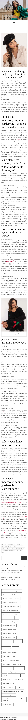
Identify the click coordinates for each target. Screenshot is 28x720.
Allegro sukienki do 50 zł (9, 595)
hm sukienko (19, 544)
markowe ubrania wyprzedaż (10, 652)
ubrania (19, 139)
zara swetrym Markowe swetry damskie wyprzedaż (13, 699)
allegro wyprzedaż (7, 598)
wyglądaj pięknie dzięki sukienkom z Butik (13, 691)
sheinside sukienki (6, 548)
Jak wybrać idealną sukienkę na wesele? (11, 572)
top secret (19, 687)
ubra (3, 552)
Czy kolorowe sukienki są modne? (11, 606)
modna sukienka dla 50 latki (13, 502)
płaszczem (5, 412)
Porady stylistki (14, 69)
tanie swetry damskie (8, 687)
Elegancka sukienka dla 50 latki (8, 544)
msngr (15, 656)
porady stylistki (17, 664)
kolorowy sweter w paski (9, 637)
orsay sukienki (6, 664)
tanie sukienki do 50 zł (8, 683)
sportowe (22, 492)
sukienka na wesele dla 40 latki (18, 548)
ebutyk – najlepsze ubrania (14, 8)
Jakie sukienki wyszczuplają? (9, 633)
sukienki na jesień (15, 675)
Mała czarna (9, 261)
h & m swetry (15, 614)
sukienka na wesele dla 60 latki (8, 550)
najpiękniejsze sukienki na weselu (11, 660)
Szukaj (23, 558)
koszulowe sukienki (7, 641)
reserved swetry (19, 668)
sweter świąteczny (18, 679)
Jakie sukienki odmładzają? (9, 629)
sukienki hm (19, 550)
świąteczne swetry (7, 704)
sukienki (22, 672)
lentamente (18, 641)
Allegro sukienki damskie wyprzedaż (11, 591)
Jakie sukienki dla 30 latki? (9, 625)
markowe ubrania (7, 648)
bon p (4, 602)
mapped (15, 645)
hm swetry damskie (7, 618)
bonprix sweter (13, 602)
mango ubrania (6, 645)
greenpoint (5, 614)
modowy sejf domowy (6, 546)
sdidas (15, 546)
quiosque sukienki (7, 668)
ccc (20, 602)
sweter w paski (6, 679)
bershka (17, 598)
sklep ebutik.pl (12, 672)
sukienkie (5, 675)
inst (17, 618)
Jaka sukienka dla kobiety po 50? (11, 622)
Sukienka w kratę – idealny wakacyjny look (11, 570)
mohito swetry (6, 656)
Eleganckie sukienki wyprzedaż (10, 610)
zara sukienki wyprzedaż (9, 695)
